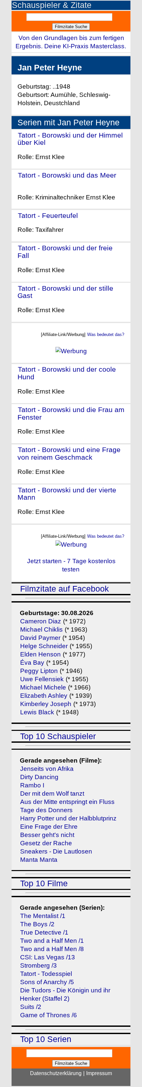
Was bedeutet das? (105, 334)
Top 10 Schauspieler (58, 736)
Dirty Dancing (39, 776)
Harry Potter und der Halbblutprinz (68, 818)
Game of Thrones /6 (48, 1015)
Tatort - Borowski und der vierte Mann (67, 493)
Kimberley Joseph (45, 703)
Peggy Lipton (39, 670)
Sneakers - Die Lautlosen (56, 851)
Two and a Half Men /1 (52, 940)
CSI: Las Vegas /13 (47, 957)
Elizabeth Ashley (43, 695)
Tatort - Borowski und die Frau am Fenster (71, 413)
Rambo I (32, 785)
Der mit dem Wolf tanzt (52, 793)
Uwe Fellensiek (42, 679)
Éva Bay (32, 662)
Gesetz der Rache (46, 843)
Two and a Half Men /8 (52, 948)
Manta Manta (38, 859)
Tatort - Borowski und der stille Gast (65, 292)
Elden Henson (40, 654)
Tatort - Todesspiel (46, 973)
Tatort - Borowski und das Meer (67, 175)
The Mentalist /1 (42, 915)
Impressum (99, 1073)
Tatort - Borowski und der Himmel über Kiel (70, 138)
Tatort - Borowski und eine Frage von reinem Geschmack (69, 453)
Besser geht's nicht (47, 834)
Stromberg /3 (38, 965)
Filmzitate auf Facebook (64, 588)
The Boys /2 (37, 924)
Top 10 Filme (44, 883)
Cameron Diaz (40, 621)
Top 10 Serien (45, 1039)
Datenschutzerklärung (56, 1073)
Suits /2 (30, 1006)
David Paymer (40, 637)
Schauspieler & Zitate (51, 5)
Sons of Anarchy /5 (47, 982)
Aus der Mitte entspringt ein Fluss (67, 801)
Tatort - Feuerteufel (48, 215)
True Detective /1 (44, 932)
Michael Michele (43, 687)
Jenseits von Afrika (47, 768)
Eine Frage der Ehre (49, 826)
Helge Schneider (44, 646)
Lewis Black (37, 712)
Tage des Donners (46, 810)
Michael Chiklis (41, 629)
